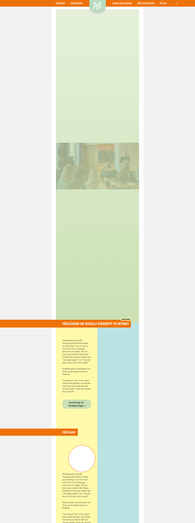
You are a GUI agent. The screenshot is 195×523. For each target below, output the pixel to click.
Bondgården (76, 3)
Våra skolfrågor (145, 3)
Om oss (163, 3)
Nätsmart (60, 3)
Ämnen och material (122, 3)
